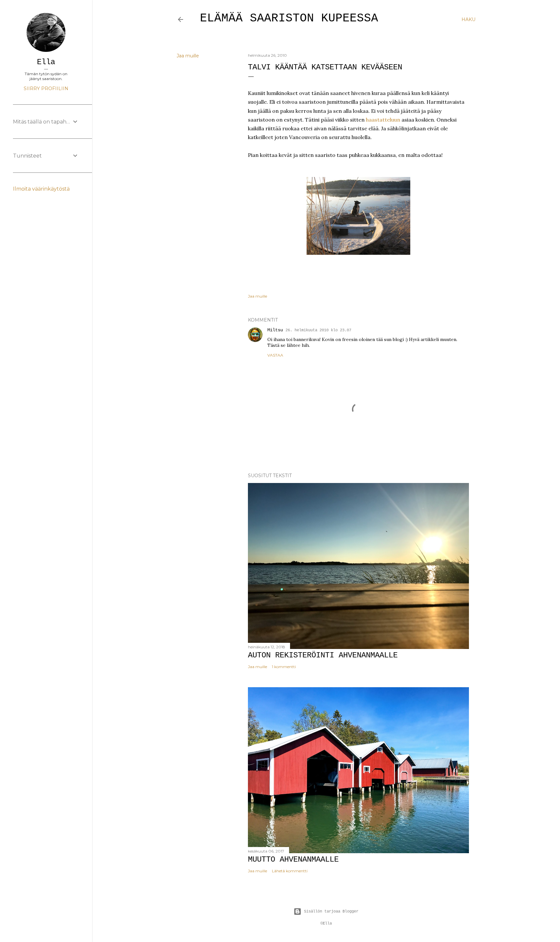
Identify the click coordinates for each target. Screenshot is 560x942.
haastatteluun (383, 119)
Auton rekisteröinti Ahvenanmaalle (323, 655)
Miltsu (275, 330)
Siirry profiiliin (46, 88)
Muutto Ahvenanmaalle (293, 859)
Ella (46, 62)
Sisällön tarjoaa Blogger (331, 911)
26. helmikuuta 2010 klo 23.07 (318, 330)
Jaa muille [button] (188, 56)
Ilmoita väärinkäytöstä (41, 189)
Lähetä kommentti (290, 870)
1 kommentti (284, 666)
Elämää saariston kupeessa (289, 18)
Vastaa (275, 355)
